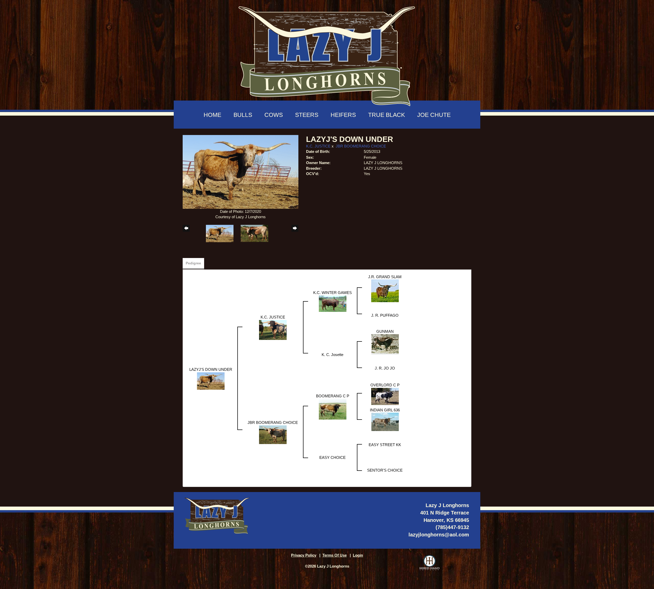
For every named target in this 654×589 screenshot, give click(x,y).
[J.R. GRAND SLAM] (385, 290)
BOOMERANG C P (332, 396)
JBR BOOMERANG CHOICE (361, 146)
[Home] (327, 54)
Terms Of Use (334, 555)
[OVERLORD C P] (385, 396)
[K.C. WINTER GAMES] (332, 303)
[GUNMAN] (385, 344)
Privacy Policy (303, 555)
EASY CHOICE (332, 457)
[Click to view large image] (240, 171)
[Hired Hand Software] (429, 562)
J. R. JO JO (385, 368)
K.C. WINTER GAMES (332, 292)
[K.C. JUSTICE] (273, 329)
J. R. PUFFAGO (385, 315)
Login (358, 555)
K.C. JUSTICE (318, 146)
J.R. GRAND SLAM (385, 277)
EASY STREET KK (385, 445)
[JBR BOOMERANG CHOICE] (273, 434)
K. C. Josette (332, 354)
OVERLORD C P (385, 385)
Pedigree (193, 263)
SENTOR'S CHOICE (385, 470)
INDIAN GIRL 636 (385, 410)
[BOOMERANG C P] (332, 409)
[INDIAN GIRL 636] (385, 421)
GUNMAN (385, 331)
